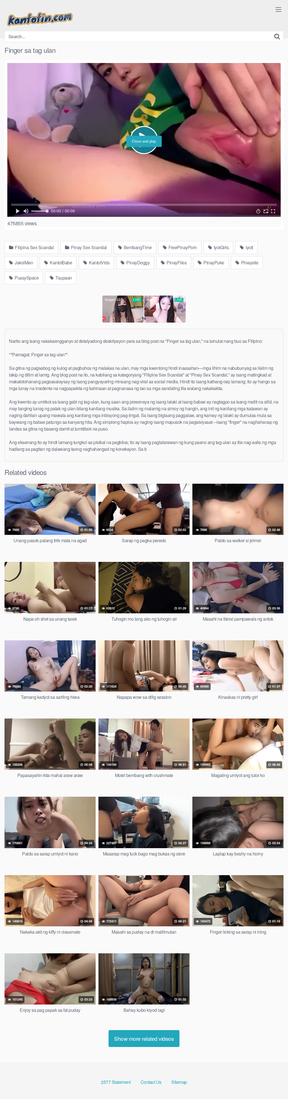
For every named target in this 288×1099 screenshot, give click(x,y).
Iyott (249, 247)
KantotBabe (60, 262)
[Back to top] (272, 1081)
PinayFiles (176, 262)
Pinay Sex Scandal (88, 247)
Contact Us (151, 1082)
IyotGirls (221, 247)
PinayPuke (213, 262)
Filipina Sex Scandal (34, 247)
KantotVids (99, 262)
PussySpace (26, 277)
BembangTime (137, 247)
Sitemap (179, 1082)
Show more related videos (144, 1038)
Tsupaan (63, 277)
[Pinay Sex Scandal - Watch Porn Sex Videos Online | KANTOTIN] (39, 17)
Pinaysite (249, 262)
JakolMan (23, 262)
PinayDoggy (137, 262)
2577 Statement (115, 1082)
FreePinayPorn (182, 247)
